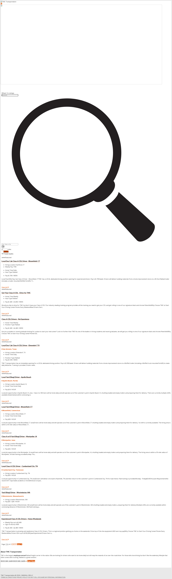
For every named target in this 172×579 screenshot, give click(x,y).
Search (6, 251)
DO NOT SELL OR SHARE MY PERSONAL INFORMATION (46, 577)
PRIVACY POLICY (22, 577)
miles (9, 249)
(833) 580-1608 (7, 561)
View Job (5, 287)
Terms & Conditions (8, 577)
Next (18, 544)
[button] (1, 3)
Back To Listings (8, 93)
